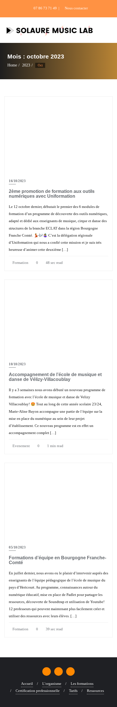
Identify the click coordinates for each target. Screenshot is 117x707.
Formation (20, 262)
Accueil (27, 683)
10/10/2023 (17, 364)
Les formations (82, 683)
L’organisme (51, 683)
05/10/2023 (17, 547)
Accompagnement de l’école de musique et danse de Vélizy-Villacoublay (55, 377)
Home (12, 65)
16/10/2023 (17, 181)
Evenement (21, 446)
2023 (26, 65)
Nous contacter (76, 8)
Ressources (95, 691)
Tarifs (73, 691)
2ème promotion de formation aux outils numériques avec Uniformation (52, 194)
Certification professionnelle (38, 691)
